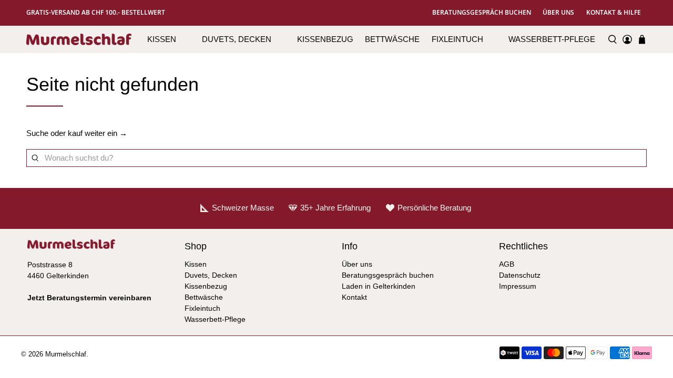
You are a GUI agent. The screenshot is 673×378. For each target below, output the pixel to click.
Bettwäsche (392, 39)
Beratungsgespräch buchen (481, 12)
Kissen (161, 39)
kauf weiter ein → (97, 133)
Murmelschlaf (65, 354)
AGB (506, 264)
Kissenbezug (325, 39)
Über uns (558, 12)
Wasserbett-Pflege (551, 39)
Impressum (517, 286)
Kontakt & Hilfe (613, 12)
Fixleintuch (457, 39)
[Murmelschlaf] (78, 39)
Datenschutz (520, 275)
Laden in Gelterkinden (378, 286)
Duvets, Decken (236, 39)
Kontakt (354, 297)
